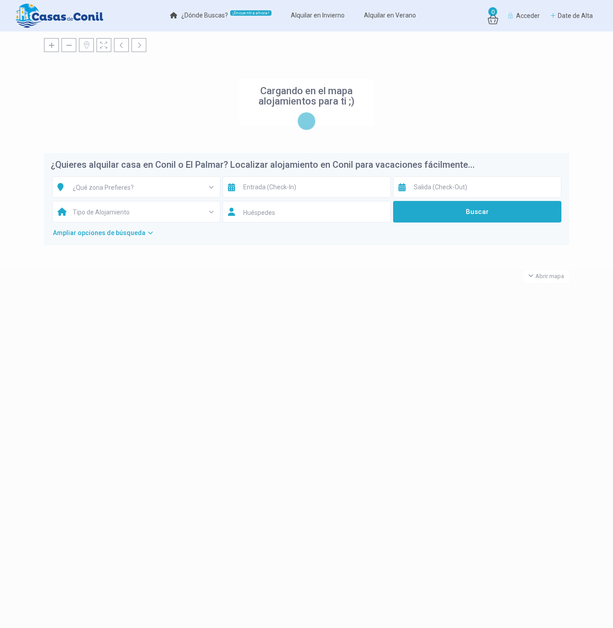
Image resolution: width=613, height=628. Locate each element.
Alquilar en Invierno (318, 15)
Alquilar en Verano (390, 15)
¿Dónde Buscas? (225, 15)
